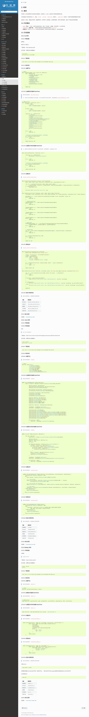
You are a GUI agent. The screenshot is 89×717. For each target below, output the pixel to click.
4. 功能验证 (3, 32)
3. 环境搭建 (3, 30)
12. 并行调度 (3, 63)
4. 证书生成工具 (4, 87)
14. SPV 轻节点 (4, 66)
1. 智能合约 (3, 76)
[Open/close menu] (0, 78)
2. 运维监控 (3, 95)
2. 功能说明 (3, 18)
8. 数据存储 (3, 56)
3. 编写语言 (3, 20)
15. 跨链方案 (3, 68)
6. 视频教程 (3, 35)
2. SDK (2, 78)
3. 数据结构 (3, 47)
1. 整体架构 (3, 43)
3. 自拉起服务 (4, 97)
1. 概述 (2, 26)
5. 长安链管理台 (4, 89)
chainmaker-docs (9, 1)
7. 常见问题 (3, 37)
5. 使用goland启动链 (5, 33)
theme (33, 714)
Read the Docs (43, 714)
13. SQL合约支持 (4, 65)
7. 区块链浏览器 (4, 104)
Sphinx (27, 714)
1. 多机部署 (3, 93)
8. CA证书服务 (4, 106)
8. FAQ (2, 39)
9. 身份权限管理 (4, 57)
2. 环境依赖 (3, 28)
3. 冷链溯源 (3, 114)
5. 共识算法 (3, 50)
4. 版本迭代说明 (4, 22)
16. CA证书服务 (4, 70)
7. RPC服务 (3, 54)
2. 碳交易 (3, 112)
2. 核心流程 (3, 45)
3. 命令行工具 (4, 85)
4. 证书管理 (3, 99)
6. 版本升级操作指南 (5, 102)
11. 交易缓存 (3, 61)
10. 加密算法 (3, 59)
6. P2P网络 (3, 52)
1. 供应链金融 (4, 110)
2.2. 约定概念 (4, 82)
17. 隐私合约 (3, 72)
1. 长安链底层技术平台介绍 (6, 16)
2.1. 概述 (3, 80)
